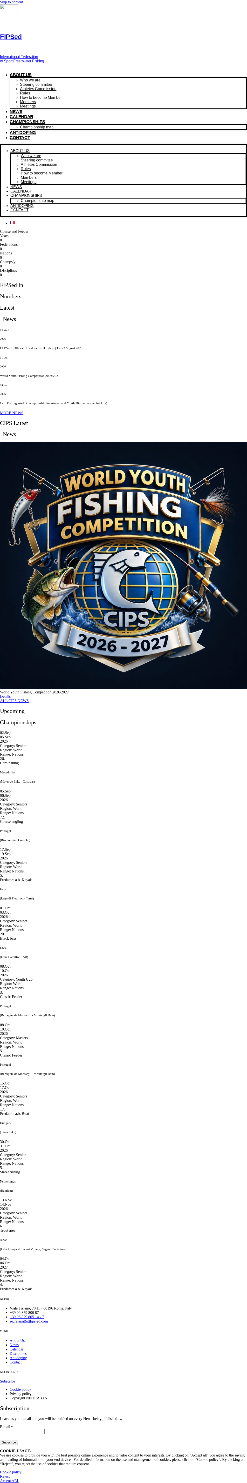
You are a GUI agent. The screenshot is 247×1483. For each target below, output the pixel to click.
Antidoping (23, 132)
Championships (27, 121)
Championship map (37, 127)
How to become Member (41, 97)
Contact (20, 137)
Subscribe (9, 1442)
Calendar (21, 116)
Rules (25, 93)
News (16, 111)
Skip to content (11, 2)
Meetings (28, 106)
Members (28, 102)
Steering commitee (36, 84)
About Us (21, 74)
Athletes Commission (38, 89)
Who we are (30, 80)
